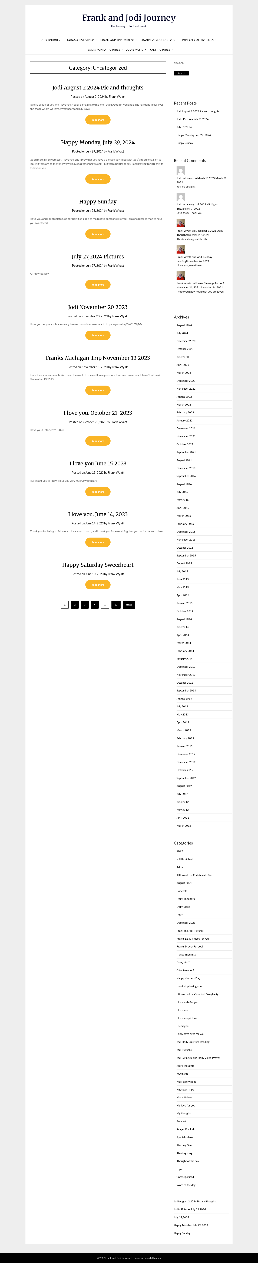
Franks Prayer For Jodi (190, 946)
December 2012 (186, 754)
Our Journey (50, 40)
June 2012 (183, 801)
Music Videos (184, 1097)
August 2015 (184, 563)
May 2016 (183, 499)
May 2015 (183, 587)
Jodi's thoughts (185, 1065)
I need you (182, 1025)
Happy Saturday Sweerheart (98, 565)
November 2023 (186, 340)
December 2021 (186, 428)
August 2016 (184, 484)
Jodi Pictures (160, 49)
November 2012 (186, 762)
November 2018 (186, 468)
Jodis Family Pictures (104, 49)
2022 (180, 851)
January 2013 (185, 746)
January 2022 (185, 420)
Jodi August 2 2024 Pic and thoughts (98, 87)
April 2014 (183, 634)
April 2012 (183, 817)
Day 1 (180, 914)
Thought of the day (188, 1160)
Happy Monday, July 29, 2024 (98, 142)
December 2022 (186, 380)
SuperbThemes (152, 1258)
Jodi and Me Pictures (198, 40)
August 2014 (184, 619)
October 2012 (185, 769)
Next (129, 604)
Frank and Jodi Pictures (190, 930)
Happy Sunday (98, 201)
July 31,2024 (184, 127)
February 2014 (185, 650)
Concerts (182, 890)
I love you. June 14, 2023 (98, 514)
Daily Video (183, 906)
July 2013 (182, 706)
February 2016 (185, 523)
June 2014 (183, 626)
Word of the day (186, 1184)
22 (116, 604)
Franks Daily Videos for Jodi (193, 938)
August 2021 (184, 460)
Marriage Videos (186, 1081)
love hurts (182, 1073)
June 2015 (183, 579)
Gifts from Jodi (185, 970)
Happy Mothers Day (188, 978)
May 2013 (183, 714)
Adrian (180, 867)
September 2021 (186, 452)
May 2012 (183, 809)
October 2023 (185, 348)
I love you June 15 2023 (98, 463)
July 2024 (182, 333)
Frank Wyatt (117, 96)
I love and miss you (187, 1002)
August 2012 (184, 785)
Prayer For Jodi (185, 1129)
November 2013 (186, 674)
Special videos (185, 1137)
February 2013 (185, 738)
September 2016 (186, 475)
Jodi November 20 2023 (98, 307)
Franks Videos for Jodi (158, 40)
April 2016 (183, 507)
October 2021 (185, 444)
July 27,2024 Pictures (98, 256)
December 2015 (186, 531)
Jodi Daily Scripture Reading (193, 1041)
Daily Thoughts (186, 898)
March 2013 (184, 730)
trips (179, 1169)
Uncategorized (185, 1176)
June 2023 (183, 356)
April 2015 (183, 595)
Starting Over (185, 1145)
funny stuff (183, 962)
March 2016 (184, 515)
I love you (182, 1010)
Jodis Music (135, 49)
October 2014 (185, 611)
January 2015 (185, 603)
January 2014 (185, 658)
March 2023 (184, 372)
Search (179, 63)
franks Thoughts (186, 954)
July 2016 (182, 491)
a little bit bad (185, 859)
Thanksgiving (184, 1153)
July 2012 (182, 793)
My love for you (186, 1105)
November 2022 (186, 388)
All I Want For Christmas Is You (194, 875)
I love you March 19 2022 (200, 178)
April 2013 (183, 722)
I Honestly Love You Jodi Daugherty (198, 994)
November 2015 (186, 539)
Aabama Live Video (80, 40)
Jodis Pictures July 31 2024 (193, 119)
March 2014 (184, 642)
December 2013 (186, 666)
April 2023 (183, 364)
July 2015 (182, 571)
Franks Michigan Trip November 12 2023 (98, 358)
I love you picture (187, 1018)
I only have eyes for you (190, 1033)
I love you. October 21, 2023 (98, 413)
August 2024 (184, 325)
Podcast (181, 1121)
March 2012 (184, 825)
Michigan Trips (185, 1089)
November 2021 (186, 436)
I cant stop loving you (189, 986)
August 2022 (184, 396)
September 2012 (186, 778)
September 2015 (186, 555)
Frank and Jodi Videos (117, 40)
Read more (97, 119)
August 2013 (184, 698)
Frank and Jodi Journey (129, 17)
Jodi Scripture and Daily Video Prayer (198, 1057)
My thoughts (184, 1113)
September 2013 (186, 690)
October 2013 (185, 682)
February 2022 (185, 412)
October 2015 (185, 547)
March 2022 (184, 404)
